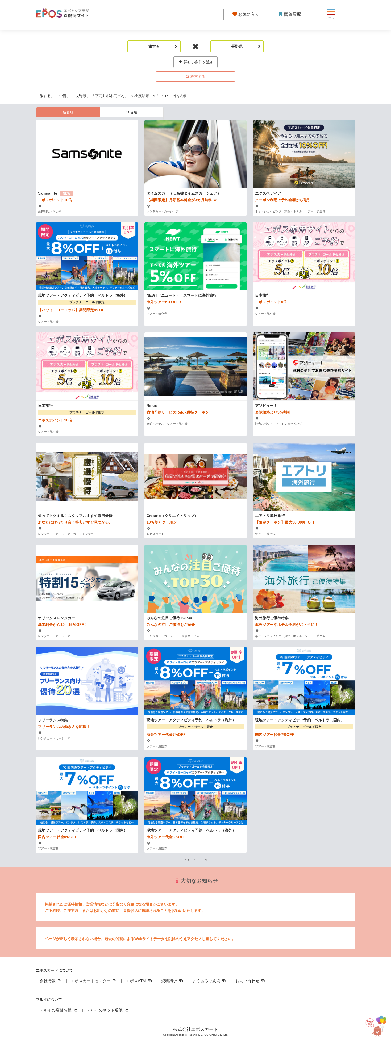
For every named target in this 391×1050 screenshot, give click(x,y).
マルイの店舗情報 (56, 1010)
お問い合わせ (247, 981)
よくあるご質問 (206, 981)
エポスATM (136, 981)
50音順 (131, 112)
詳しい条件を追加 (198, 62)
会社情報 (48, 981)
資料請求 (169, 981)
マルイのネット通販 (105, 1010)
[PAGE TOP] (377, 1024)
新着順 (68, 112)
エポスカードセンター (91, 981)
